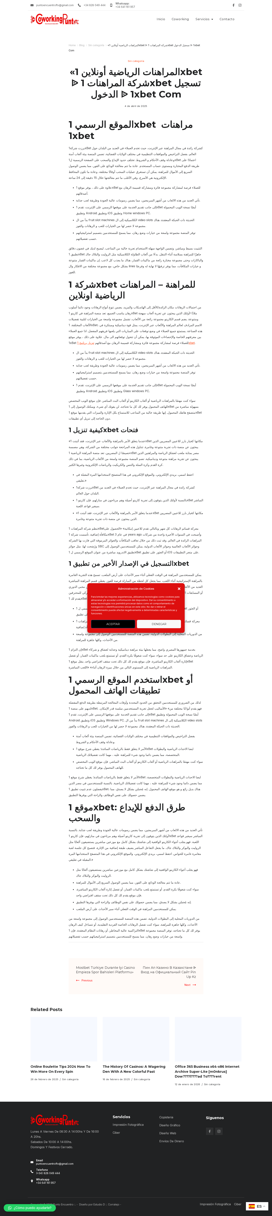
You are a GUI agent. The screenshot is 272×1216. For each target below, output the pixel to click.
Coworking (180, 19)
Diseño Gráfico (169, 1125)
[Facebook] (233, 5)
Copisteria (166, 1117)
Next (187, 984)
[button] (179, 589)
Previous (87, 980)
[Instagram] (240, 5)
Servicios (202, 19)
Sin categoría (136, 60)
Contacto (227, 19)
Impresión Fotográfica (128, 1124)
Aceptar (113, 624)
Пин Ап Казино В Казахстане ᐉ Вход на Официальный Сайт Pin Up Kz (168, 972)
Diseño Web (167, 1133)
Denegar (159, 624)
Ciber (116, 1132)
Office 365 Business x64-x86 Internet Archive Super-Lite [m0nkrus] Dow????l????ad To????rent (207, 1071)
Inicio (161, 19)
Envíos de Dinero (171, 1141)
